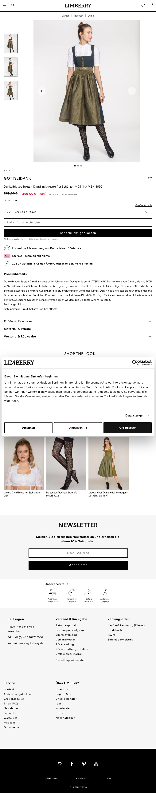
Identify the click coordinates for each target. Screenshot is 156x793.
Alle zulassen (127, 427)
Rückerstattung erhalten (72, 649)
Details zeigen (134, 415)
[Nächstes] (132, 91)
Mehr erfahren (84, 263)
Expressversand (66, 635)
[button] (78, 212)
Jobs (58, 703)
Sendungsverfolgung (70, 630)
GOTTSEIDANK (17, 179)
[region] (78, 93)
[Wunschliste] (142, 6)
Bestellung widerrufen (70, 660)
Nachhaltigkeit (65, 718)
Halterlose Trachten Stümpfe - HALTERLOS (62, 494)
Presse (60, 713)
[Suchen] (13, 6)
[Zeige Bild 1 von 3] (75, 166)
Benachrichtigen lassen (78, 233)
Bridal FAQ (11, 703)
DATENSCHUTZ (82, 779)
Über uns (62, 689)
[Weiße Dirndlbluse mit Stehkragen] (24, 463)
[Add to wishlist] (150, 179)
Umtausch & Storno (69, 654)
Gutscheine (11, 727)
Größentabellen (14, 699)
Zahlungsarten (119, 619)
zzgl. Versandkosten (68, 194)
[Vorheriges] (41, 91)
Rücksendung (65, 644)
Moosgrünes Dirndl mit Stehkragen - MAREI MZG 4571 (108, 494)
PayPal (112, 635)
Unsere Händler (66, 699)
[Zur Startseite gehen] (78, 5)
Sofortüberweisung (121, 639)
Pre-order (10, 713)
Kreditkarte (115, 630)
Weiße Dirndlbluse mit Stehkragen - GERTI (23, 494)
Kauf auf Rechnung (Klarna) (126, 625)
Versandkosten (66, 639)
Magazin (9, 722)
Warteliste (10, 718)
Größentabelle (143, 205)
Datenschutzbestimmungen (18, 239)
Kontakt (9, 689)
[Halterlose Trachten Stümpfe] (66, 463)
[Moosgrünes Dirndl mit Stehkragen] (108, 463)
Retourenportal (66, 625)
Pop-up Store (64, 694)
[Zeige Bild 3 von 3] (81, 166)
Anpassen (76, 427)
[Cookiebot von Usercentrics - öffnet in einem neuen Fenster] (135, 362)
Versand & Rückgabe (71, 619)
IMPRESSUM (51, 779)
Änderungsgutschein (18, 694)
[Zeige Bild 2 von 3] (78, 166)
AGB (109, 779)
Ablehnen (28, 427)
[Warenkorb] (151, 6)
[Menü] (4, 6)
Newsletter (11, 708)
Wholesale (63, 708)
